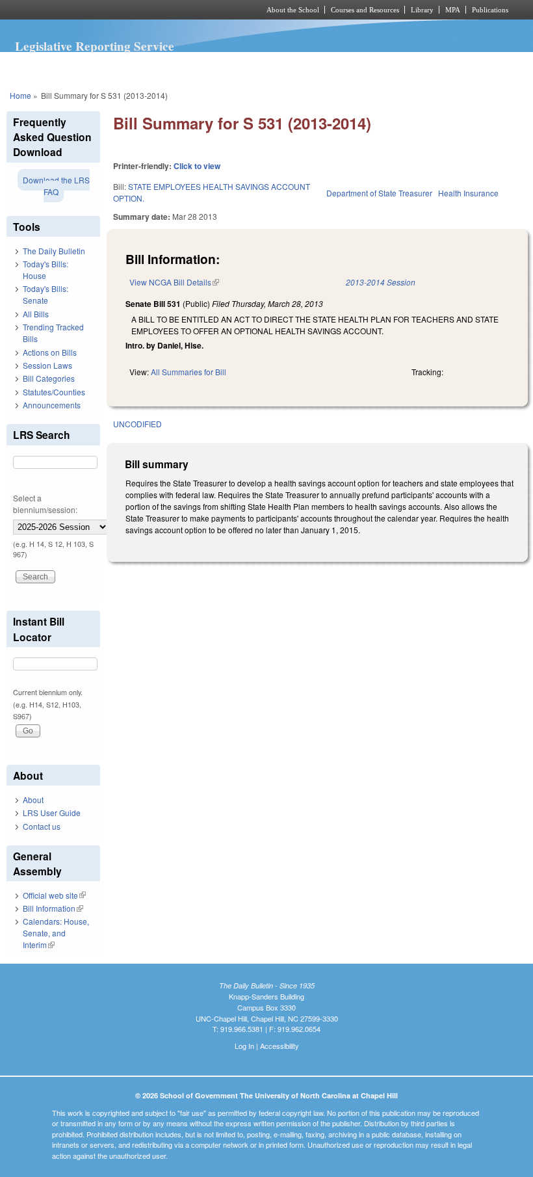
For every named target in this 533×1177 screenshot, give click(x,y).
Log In (244, 1045)
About (33, 799)
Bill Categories (49, 378)
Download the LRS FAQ (56, 185)
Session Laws (47, 365)
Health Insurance (468, 192)
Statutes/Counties (54, 391)
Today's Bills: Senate (45, 294)
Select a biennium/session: (45, 503)
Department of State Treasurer (379, 192)
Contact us (41, 826)
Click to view (197, 166)
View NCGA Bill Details (174, 281)
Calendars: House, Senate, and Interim (56, 933)
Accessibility (279, 1045)
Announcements (52, 404)
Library (422, 10)
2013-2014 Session (380, 281)
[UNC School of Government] (117, 10)
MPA (452, 10)
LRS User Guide (52, 812)
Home (20, 95)
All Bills (36, 313)
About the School (292, 10)
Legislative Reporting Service (94, 46)
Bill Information (53, 908)
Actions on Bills (50, 352)
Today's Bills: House (45, 269)
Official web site (54, 895)
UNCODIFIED (137, 423)
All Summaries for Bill (188, 371)
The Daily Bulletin (54, 250)
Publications (490, 10)
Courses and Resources (365, 10)
